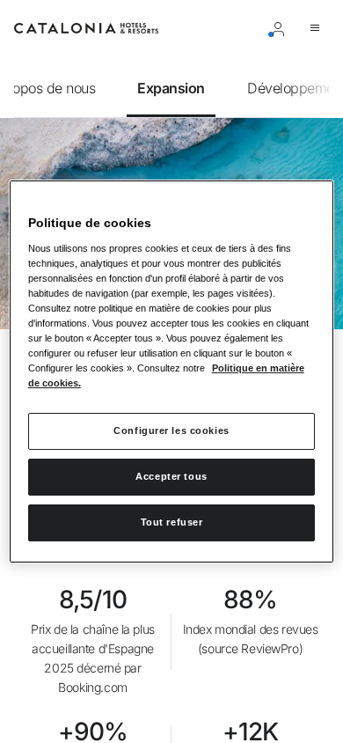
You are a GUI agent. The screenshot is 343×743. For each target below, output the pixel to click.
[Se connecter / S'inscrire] (281, 28)
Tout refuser (172, 522)
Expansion (171, 88)
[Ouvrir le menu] (318, 28)
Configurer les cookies (171, 430)
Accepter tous (171, 476)
